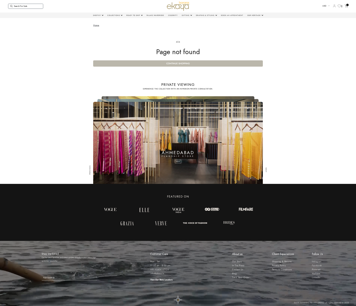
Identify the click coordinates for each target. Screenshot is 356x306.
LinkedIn (316, 277)
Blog (234, 273)
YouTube (316, 273)
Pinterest (316, 269)
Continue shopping (178, 63)
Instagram (317, 261)
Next (266, 170)
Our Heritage (254, 15)
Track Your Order (240, 277)
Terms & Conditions (282, 269)
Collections (113, 15)
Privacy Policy (279, 265)
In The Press (238, 265)
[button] (98, 15)
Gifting (185, 15)
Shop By (97, 15)
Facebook (317, 265)
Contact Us (237, 269)
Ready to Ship (133, 15)
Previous (90, 170)
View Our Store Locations (161, 279)
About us (237, 254)
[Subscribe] (92, 277)
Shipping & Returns (282, 261)
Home (96, 25)
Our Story (237, 261)
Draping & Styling (205, 15)
